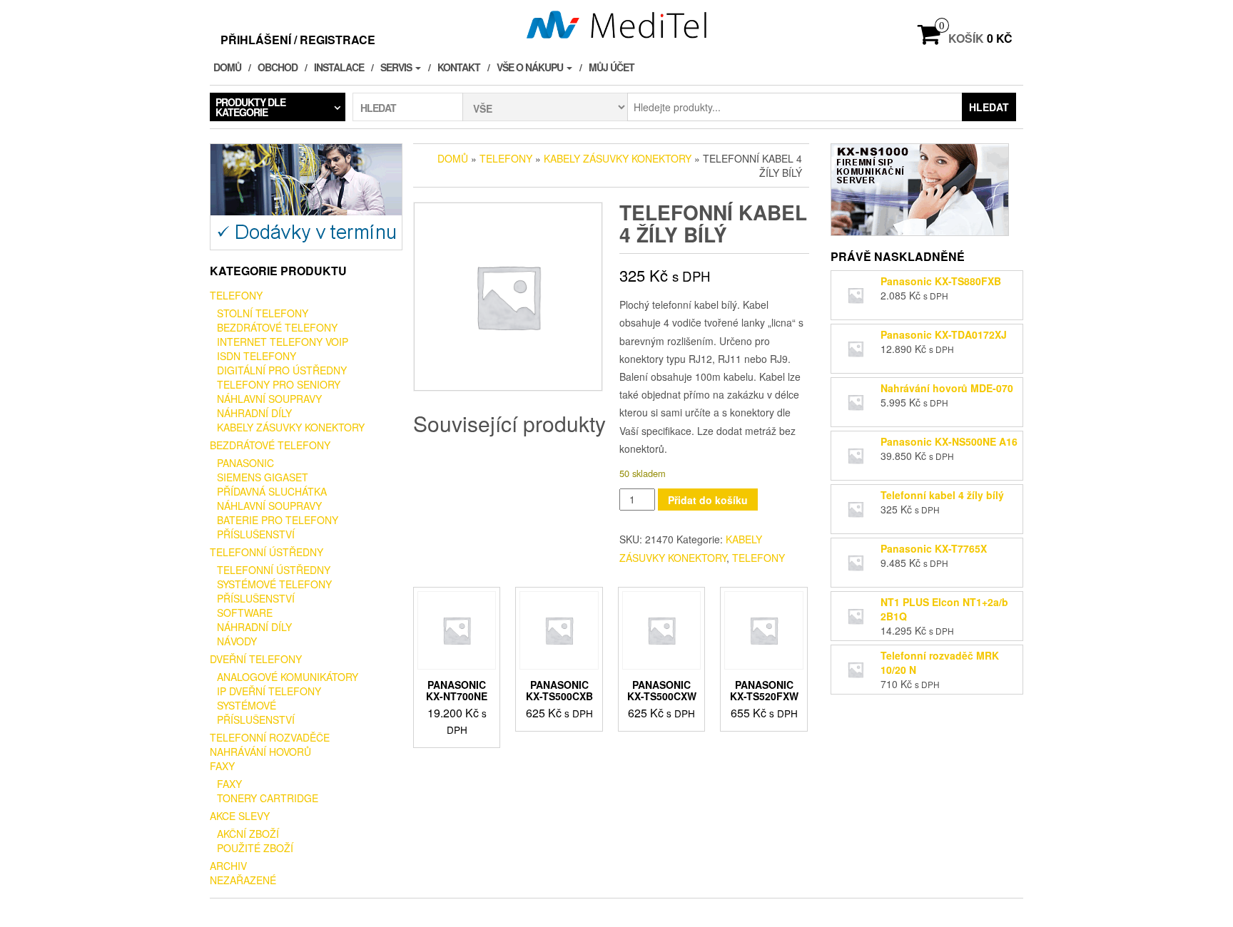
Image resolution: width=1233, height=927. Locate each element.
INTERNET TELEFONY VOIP (282, 341)
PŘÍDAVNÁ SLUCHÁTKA (272, 491)
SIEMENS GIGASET (262, 477)
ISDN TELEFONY (256, 356)
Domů (227, 67)
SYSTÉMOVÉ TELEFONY (274, 584)
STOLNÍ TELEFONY (262, 313)
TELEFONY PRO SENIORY (278, 384)
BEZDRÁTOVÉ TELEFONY (277, 327)
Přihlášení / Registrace (297, 39)
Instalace (339, 67)
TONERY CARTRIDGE (267, 798)
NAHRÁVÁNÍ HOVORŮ (260, 751)
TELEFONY (236, 295)
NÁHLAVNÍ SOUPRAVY (269, 398)
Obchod (278, 67)
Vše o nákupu (531, 67)
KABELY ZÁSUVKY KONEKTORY (291, 427)
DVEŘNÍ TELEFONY (256, 659)
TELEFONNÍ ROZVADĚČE (270, 737)
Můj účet (611, 67)
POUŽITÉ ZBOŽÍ (255, 848)
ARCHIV (228, 866)
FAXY (222, 766)
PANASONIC (245, 463)
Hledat (989, 107)
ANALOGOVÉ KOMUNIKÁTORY (287, 677)
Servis (397, 67)
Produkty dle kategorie (250, 107)
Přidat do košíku (708, 500)
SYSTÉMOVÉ (246, 705)
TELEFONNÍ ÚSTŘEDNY (266, 552)
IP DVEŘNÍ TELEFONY (269, 691)
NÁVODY (237, 641)
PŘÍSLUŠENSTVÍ (256, 534)
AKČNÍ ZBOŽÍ (248, 833)
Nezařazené (243, 880)
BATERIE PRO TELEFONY (277, 520)
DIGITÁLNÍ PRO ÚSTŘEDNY (282, 370)
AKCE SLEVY (240, 816)
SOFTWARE (245, 612)
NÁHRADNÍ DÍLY (254, 413)
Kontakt (458, 67)
